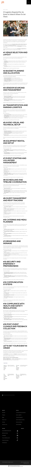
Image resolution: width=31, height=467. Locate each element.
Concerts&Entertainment (6, 430)
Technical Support (19, 417)
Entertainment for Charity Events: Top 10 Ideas (23, 375)
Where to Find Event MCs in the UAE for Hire (11, 365)
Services (3, 412)
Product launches (5, 440)
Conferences (4, 442)
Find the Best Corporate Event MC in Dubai (23, 365)
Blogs (3, 417)
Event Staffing (18, 424)
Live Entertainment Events (20, 412)
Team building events (6, 437)
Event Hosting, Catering (20, 419)
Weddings (4, 435)
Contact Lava (4, 424)
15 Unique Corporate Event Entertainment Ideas (11, 375)
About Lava (4, 419)
